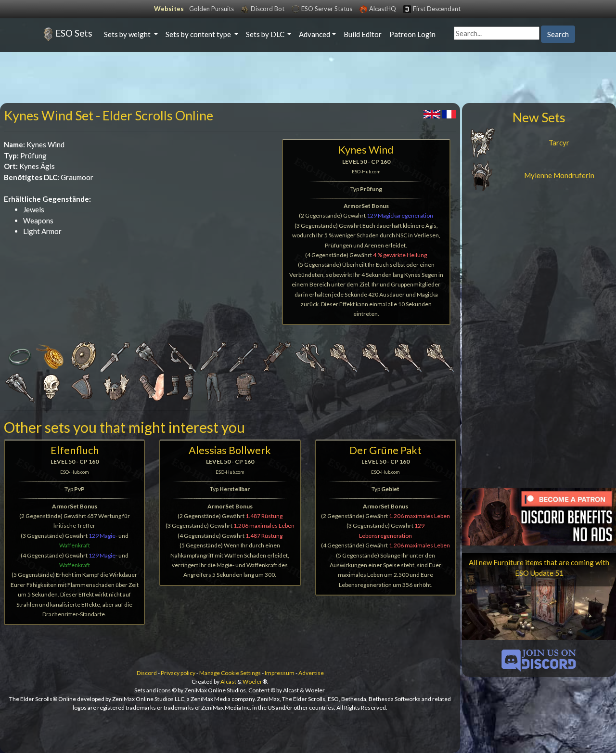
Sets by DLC (266, 34)
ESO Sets (73, 33)
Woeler (252, 681)
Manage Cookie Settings (230, 672)
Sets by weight (128, 34)
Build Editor (363, 34)
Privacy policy (178, 672)
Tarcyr (559, 142)
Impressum (280, 672)
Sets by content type (199, 34)
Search (558, 34)
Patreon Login (412, 34)
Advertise (311, 672)
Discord (147, 672)
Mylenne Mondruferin (559, 175)
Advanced (314, 34)
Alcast (228, 681)
